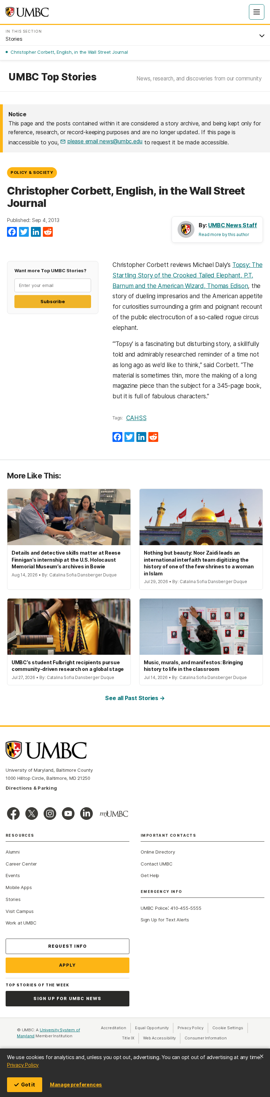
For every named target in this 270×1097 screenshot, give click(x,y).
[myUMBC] (114, 814)
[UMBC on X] (31, 813)
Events (13, 875)
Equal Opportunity (154, 1027)
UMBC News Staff (232, 225)
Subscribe (52, 301)
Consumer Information (206, 1038)
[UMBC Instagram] (50, 813)
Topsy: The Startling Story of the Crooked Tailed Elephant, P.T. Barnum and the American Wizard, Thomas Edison (187, 275)
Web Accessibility (161, 1038)
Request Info (67, 946)
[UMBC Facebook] (13, 813)
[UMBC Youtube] (68, 813)
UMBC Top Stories (52, 77)
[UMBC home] (27, 12)
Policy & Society (32, 172)
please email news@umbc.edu (105, 141)
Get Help (150, 875)
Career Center (21, 864)
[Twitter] (24, 232)
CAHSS (136, 418)
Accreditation (113, 1027)
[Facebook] (12, 232)
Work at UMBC (21, 923)
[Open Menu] (256, 12)
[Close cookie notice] (261, 1056)
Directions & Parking (31, 788)
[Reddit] (48, 232)
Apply (67, 965)
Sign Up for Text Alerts (165, 919)
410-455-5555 (186, 908)
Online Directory (158, 852)
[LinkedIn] (36, 232)
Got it (28, 1085)
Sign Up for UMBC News (67, 998)
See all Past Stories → (135, 697)
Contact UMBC (156, 864)
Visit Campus (19, 911)
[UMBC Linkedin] (86, 813)
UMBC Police (154, 908)
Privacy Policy (23, 1065)
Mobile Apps (19, 887)
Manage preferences (76, 1085)
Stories (13, 899)
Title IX (130, 1038)
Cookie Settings (227, 1027)
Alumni (13, 852)
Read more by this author (224, 234)
